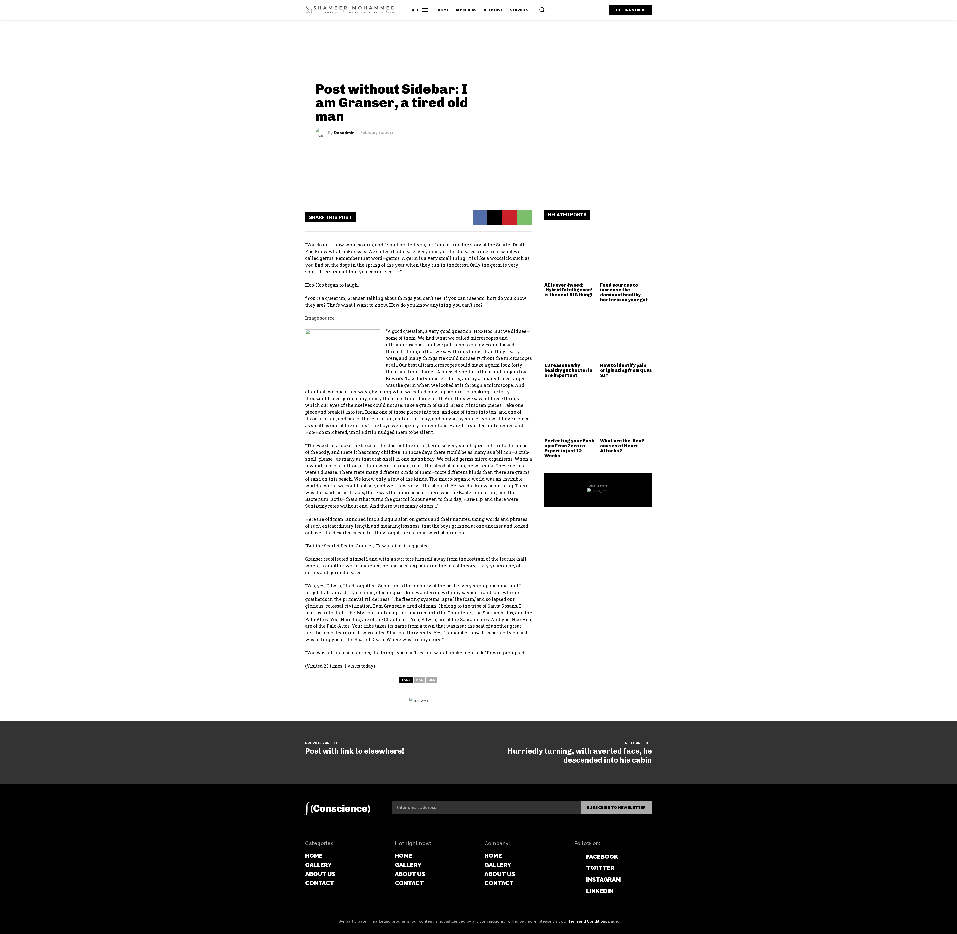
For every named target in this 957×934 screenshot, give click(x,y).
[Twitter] (576, 868)
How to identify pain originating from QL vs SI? (626, 370)
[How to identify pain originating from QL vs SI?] (626, 335)
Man (419, 680)
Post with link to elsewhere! (354, 751)
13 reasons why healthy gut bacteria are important (568, 370)
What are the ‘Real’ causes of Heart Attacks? (622, 446)
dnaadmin (344, 133)
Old (431, 680)
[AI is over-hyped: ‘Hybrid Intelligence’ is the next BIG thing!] (570, 254)
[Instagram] (576, 879)
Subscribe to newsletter (616, 807)
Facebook (602, 856)
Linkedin (599, 891)
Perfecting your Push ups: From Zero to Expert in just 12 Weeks (569, 448)
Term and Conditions (587, 921)
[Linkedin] (576, 891)
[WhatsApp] (524, 217)
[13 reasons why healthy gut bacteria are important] (570, 335)
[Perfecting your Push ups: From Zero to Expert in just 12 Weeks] (570, 410)
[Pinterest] (509, 217)
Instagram (603, 879)
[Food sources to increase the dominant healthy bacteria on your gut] (626, 254)
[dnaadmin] (322, 133)
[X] (494, 217)
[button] (542, 10)
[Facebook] (480, 217)
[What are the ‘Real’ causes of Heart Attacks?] (626, 410)
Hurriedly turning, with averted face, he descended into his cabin (580, 756)
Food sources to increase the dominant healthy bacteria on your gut (624, 292)
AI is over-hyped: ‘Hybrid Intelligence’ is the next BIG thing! (568, 290)
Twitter (600, 868)
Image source (320, 318)
